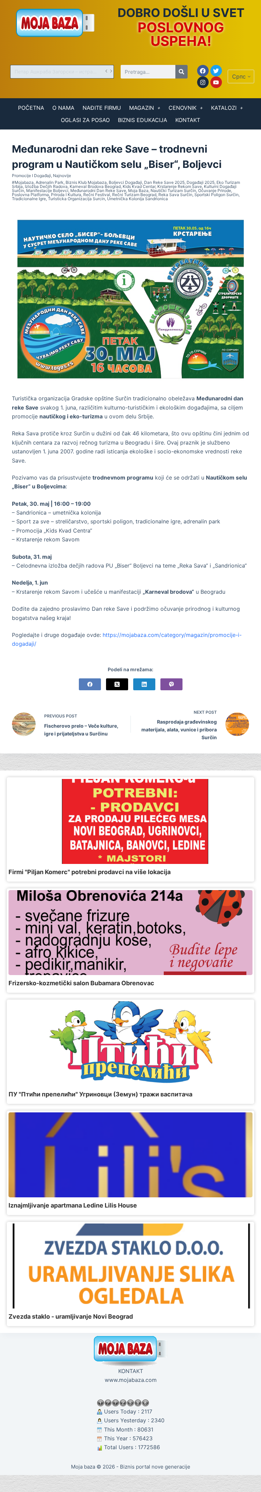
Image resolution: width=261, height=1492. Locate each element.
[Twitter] (216, 70)
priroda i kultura (66, 194)
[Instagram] (203, 82)
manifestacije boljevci (47, 190)
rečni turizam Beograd (134, 194)
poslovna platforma (30, 194)
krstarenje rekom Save (179, 186)
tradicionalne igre (29, 198)
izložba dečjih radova (46, 186)
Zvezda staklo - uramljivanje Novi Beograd (70, 1316)
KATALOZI (224, 107)
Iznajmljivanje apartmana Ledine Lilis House (72, 1205)
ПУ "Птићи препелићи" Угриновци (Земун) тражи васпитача (100, 1094)
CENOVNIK (182, 107)
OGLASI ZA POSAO (85, 120)
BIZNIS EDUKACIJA (142, 120)
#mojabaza (23, 182)
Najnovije (62, 175)
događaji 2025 (200, 182)
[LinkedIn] (144, 684)
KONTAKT (187, 120)
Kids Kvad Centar (139, 186)
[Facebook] (203, 70)
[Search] (181, 72)
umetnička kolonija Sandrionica (137, 198)
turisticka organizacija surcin (76, 198)
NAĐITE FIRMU (102, 107)
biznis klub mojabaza (86, 182)
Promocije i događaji (31, 175)
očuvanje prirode (214, 190)
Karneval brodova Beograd (95, 186)
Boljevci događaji (125, 182)
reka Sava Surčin (175, 194)
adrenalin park (50, 182)
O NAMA (63, 107)
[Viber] (171, 684)
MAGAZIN (141, 107)
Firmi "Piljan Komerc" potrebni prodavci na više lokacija (89, 871)
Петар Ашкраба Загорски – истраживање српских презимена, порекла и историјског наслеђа (59, 71)
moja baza (138, 190)
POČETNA (31, 107)
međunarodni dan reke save (98, 190)
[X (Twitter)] (117, 684)
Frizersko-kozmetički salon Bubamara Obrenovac (81, 983)
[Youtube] (216, 82)
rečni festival (96, 194)
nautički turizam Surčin (173, 190)
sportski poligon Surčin (216, 194)
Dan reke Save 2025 (164, 182)
